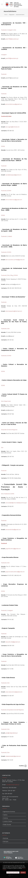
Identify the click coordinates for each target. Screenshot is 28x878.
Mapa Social (7, 401)
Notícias (5, 838)
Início (5, 14)
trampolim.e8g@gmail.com (12, 642)
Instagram (10, 30)
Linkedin (9, 236)
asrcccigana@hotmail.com (12, 127)
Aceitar (23, 872)
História (5, 818)
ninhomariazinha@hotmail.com (13, 311)
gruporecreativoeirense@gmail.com (15, 571)
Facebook (3, 30)
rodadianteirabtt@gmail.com (13, 756)
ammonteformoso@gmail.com (13, 104)
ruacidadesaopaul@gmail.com (13, 175)
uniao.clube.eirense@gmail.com (13, 692)
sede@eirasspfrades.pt (12, 784)
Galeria (5, 815)
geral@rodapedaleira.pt (11, 733)
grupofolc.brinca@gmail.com (13, 548)
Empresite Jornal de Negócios (9, 429)
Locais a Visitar (7, 821)
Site (15, 30)
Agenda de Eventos (9, 811)
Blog (12, 275)
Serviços (5, 841)
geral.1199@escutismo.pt (12, 39)
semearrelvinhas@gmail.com (13, 529)
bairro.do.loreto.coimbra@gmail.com (15, 259)
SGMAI (3, 146)
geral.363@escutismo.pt (11, 58)
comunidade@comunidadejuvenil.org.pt (16, 502)
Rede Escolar (7, 824)
